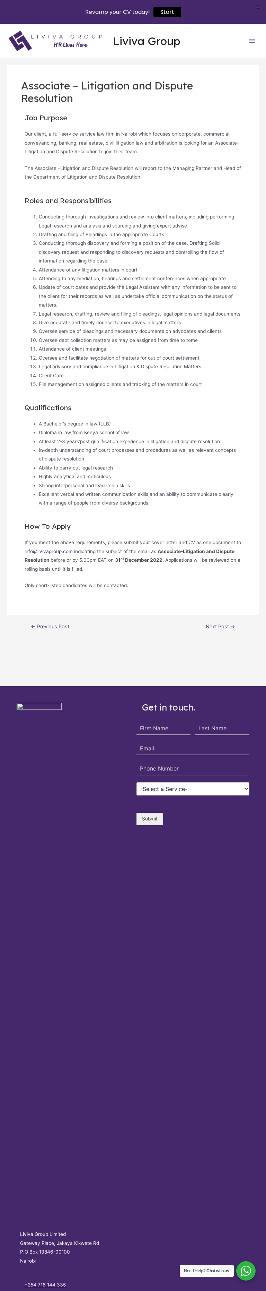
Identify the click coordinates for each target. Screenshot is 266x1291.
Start (167, 12)
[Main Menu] (252, 41)
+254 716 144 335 (45, 1285)
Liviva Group (146, 41)
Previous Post (50, 626)
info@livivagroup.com (49, 551)
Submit (150, 818)
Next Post (220, 626)
